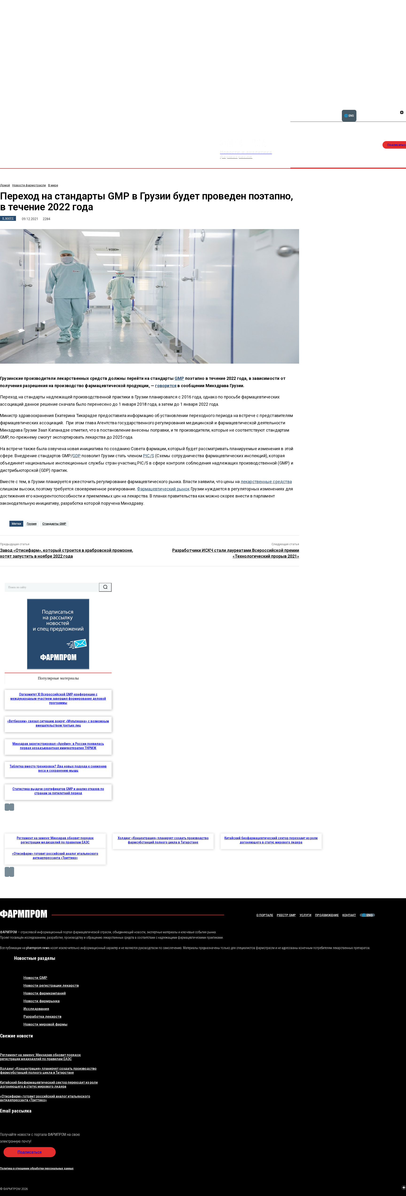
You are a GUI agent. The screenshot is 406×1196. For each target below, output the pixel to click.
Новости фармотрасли (29, 185)
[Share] (402, 107)
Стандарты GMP (54, 523)
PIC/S (148, 455)
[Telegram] (381, 1188)
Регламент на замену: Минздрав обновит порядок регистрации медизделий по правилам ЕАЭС (55, 840)
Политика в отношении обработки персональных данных (37, 1168)
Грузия (31, 523)
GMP (179, 378)
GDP (76, 455)
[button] (379, 109)
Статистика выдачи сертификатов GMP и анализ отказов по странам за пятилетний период (58, 791)
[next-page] (11, 807)
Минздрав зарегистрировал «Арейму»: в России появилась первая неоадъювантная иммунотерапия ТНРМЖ (58, 746)
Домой (5, 185)
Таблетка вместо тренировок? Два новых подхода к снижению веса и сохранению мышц (58, 768)
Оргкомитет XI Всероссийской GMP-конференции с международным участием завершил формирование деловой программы (58, 698)
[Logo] (23, 914)
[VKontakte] (396, 113)
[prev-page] (7, 807)
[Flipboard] (396, 107)
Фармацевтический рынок (163, 488)
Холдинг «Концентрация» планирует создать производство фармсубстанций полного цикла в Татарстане (163, 840)
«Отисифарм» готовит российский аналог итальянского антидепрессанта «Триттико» (55, 855)
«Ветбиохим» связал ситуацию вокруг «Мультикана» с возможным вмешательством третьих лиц (58, 723)
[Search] (105, 587)
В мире (53, 185)
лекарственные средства (266, 481)
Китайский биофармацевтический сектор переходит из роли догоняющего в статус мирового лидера (271, 840)
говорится (165, 385)
